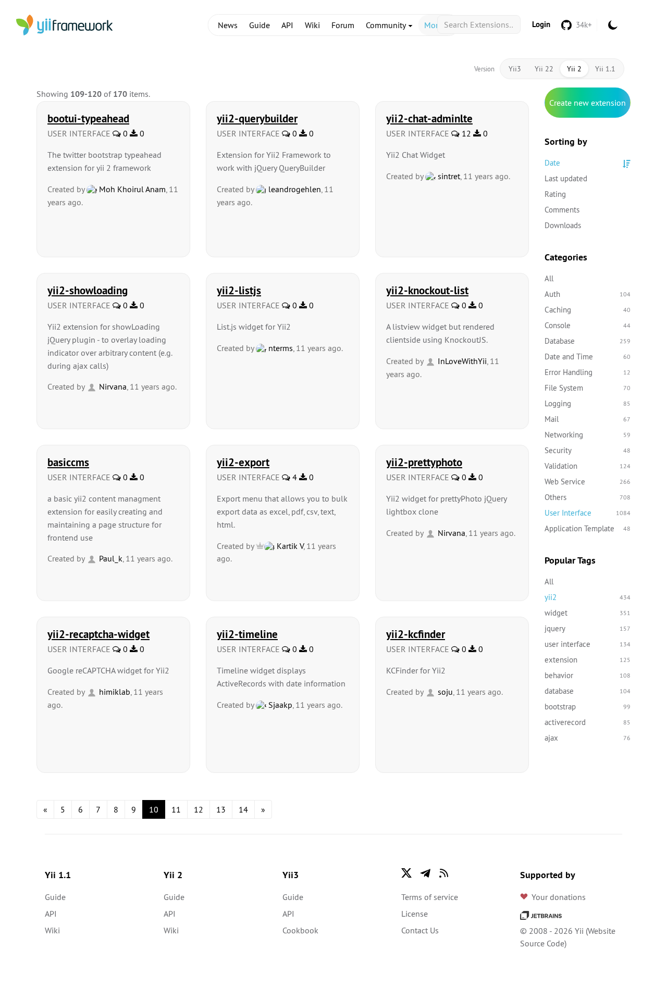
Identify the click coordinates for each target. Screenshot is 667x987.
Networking (588, 435)
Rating (555, 194)
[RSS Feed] (444, 873)
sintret (448, 176)
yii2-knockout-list (427, 290)
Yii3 (515, 68)
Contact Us (420, 930)
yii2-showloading (87, 290)
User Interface (588, 513)
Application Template (588, 528)
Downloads (563, 225)
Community (386, 25)
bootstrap (588, 706)
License (414, 913)
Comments (562, 210)
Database (588, 341)
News (228, 25)
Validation (588, 466)
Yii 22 (544, 68)
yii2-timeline (247, 634)
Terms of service (429, 897)
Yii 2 (574, 68)
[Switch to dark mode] (612, 25)
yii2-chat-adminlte (429, 118)
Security (588, 450)
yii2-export (243, 462)
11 (176, 809)
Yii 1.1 (605, 68)
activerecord (588, 722)
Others (588, 497)
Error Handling (588, 372)
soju (444, 691)
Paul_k (109, 558)
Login (541, 24)
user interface (588, 644)
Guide (259, 25)
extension (588, 660)
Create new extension (587, 102)
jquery (588, 628)
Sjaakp (279, 704)
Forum (342, 25)
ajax (588, 738)
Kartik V (289, 546)
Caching (588, 310)
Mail (588, 419)
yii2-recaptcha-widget (98, 634)
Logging (588, 403)
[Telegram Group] (425, 873)
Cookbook (300, 930)
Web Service (588, 481)
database (588, 691)
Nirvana (112, 386)
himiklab (113, 691)
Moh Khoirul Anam (131, 189)
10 (153, 809)
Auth (588, 294)
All (549, 278)
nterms (279, 348)
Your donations (559, 897)
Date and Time (588, 356)
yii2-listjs (239, 290)
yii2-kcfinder (415, 634)
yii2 (588, 597)
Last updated (566, 178)
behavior (588, 675)
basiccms (68, 462)
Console (588, 325)
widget (588, 613)
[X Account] (406, 873)
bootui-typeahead (88, 118)
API (287, 25)
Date (552, 163)
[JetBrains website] (541, 914)
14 (243, 809)
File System (588, 388)
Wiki (312, 25)
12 (465, 133)
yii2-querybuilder (257, 118)
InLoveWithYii (461, 361)
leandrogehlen (293, 189)
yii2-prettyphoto (424, 462)
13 (221, 809)
